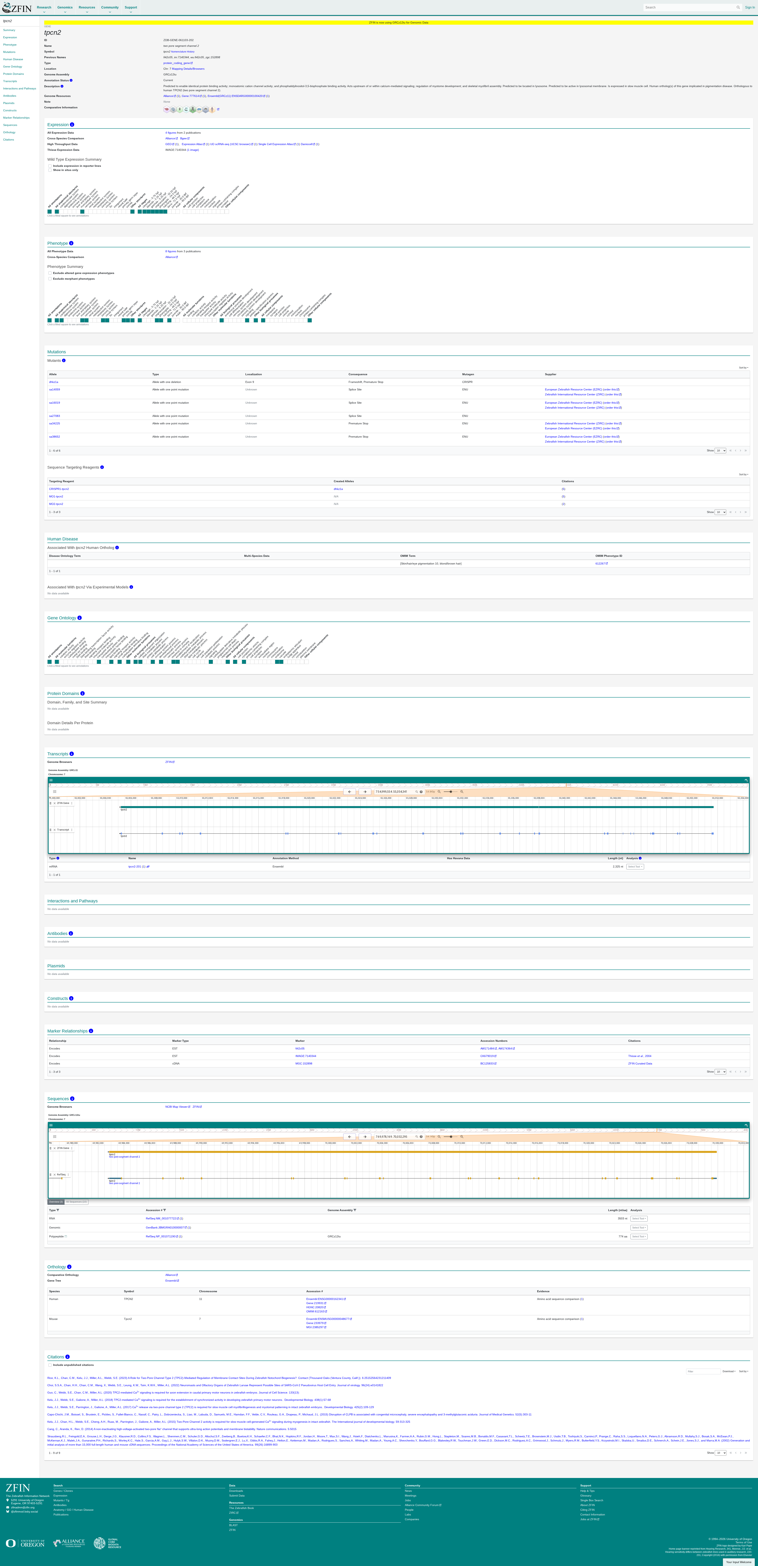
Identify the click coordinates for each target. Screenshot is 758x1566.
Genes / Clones (63, 1490)
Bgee (183, 138)
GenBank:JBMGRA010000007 (165, 1227)
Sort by (743, 367)
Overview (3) (56, 1201)
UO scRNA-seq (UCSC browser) (230, 144)
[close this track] (54, 803)
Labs (408, 1514)
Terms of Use (743, 1542)
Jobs (408, 1500)
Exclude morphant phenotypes (74, 278)
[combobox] (693, 7)
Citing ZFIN (587, 1509)
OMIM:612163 (315, 1311)
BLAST (233, 1525)
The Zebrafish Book (241, 1508)
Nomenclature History (182, 51)
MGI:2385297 (315, 1327)
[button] (57, 1210)
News (408, 1490)
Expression (60, 1495)
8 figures (170, 251)
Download (728, 1371)
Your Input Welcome (738, 1562)
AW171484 (487, 1048)
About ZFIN (587, 1505)
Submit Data (237, 1495)
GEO (168, 144)
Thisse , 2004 (639, 1056)
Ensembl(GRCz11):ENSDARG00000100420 (235, 96)
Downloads (236, 1490)
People (409, 1509)
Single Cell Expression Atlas (275, 144)
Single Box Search (591, 1500)
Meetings (410, 1495)
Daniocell (306, 144)
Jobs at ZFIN (588, 1519)
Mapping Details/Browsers (188, 68)
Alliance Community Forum (422, 1505)
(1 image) (193, 149)
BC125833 (487, 1063)
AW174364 (505, 1048)
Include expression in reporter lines (77, 165)
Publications (60, 1514)
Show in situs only (65, 170)
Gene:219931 (315, 1303)
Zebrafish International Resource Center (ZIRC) (575, 394)
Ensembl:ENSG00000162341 (324, 1299)
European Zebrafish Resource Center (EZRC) (573, 389)
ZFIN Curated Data (640, 1063)
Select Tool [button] (634, 866)
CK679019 (487, 1056)
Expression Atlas (192, 144)
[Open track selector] (55, 791)
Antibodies (60, 1505)
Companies (412, 1519)
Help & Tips (587, 1490)
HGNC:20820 (314, 1307)
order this (610, 389)
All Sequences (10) (76, 1201)
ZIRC (232, 1512)
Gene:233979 (315, 1323)
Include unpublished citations (73, 1364)
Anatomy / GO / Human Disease (73, 1509)
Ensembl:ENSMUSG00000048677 (327, 1318)
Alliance (168, 96)
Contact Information (592, 1514)
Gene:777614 (190, 96)
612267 (600, 563)
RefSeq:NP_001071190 (160, 1236)
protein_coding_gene (176, 63)
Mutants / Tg (61, 1500)
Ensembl (170, 1280)
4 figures (171, 132)
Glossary (585, 1495)
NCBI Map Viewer (176, 1106)
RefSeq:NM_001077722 (161, 1218)
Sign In (750, 7)
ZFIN (168, 761)
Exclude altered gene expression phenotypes (83, 273)
